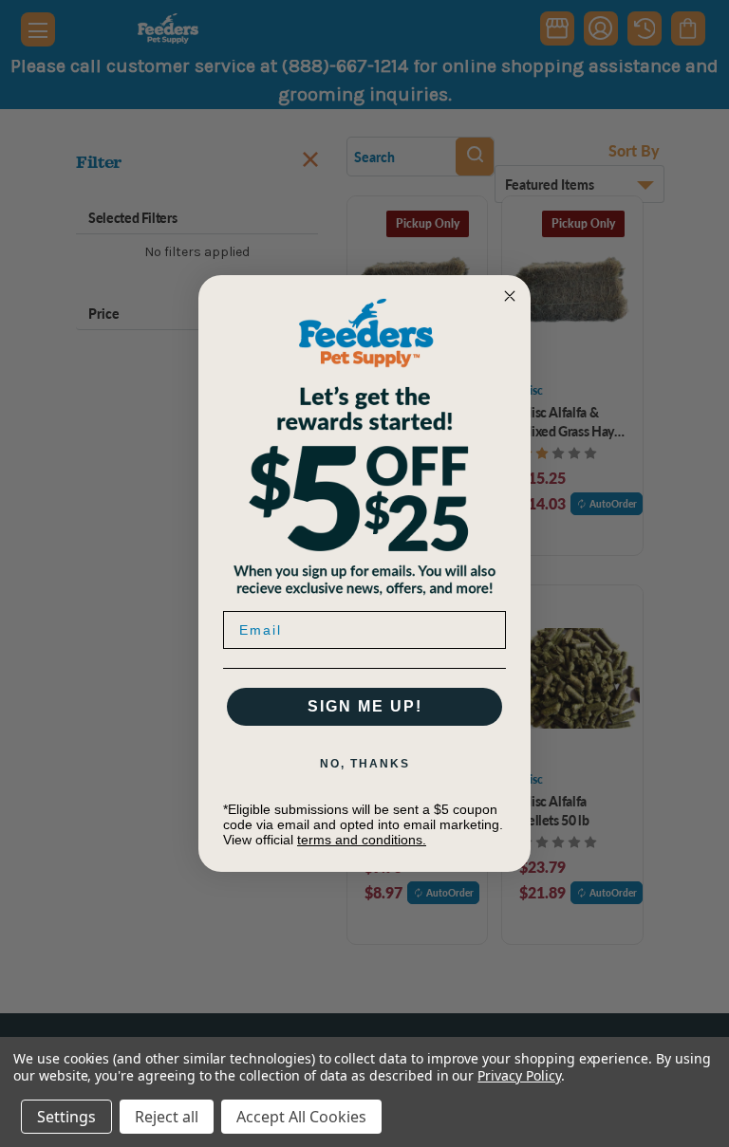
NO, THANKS (365, 763)
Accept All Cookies (301, 1116)
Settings (66, 1116)
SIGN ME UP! (365, 706)
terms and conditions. (361, 839)
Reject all (166, 1116)
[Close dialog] (509, 296)
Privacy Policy (518, 1075)
